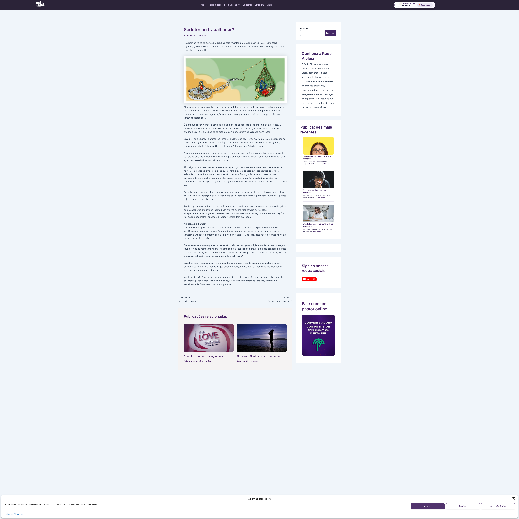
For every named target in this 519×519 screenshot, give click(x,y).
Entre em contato (263, 5)
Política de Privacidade (14, 514)
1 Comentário (243, 361)
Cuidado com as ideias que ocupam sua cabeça (317, 157)
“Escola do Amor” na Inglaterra (203, 356)
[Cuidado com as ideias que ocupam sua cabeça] (318, 146)
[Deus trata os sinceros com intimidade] (318, 179)
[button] (513, 499)
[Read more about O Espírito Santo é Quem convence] (262, 338)
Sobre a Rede (215, 5)
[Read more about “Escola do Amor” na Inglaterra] (209, 338)
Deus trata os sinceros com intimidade (314, 191)
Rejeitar (463, 506)
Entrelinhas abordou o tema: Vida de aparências (318, 225)
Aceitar (427, 506)
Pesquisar (304, 28)
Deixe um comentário (193, 361)
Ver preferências (498, 506)
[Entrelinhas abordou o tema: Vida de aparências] (318, 213)
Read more (325, 164)
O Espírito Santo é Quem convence (259, 356)
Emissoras (247, 5)
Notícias (208, 361)
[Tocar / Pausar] (396, 5)
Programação (230, 5)
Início (203, 5)
